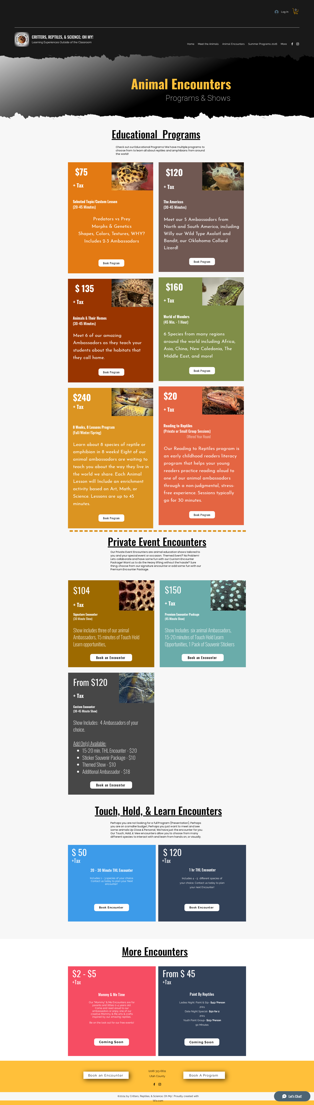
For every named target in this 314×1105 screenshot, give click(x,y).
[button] (295, 11)
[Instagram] (297, 44)
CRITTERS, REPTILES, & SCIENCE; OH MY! (62, 37)
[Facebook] (292, 44)
